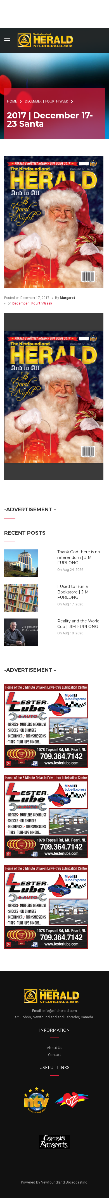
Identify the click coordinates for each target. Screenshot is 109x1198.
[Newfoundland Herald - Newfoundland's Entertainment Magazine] (48, 39)
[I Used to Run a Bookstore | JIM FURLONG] (21, 597)
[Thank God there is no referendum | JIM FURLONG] (21, 563)
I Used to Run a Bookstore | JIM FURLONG (73, 592)
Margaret (67, 298)
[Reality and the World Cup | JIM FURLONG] (21, 632)
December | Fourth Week (32, 303)
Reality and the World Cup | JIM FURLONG (78, 624)
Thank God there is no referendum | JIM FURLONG (78, 557)
